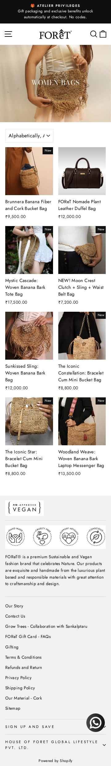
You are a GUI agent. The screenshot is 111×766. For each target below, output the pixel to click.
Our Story (14, 606)
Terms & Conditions (23, 657)
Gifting (12, 647)
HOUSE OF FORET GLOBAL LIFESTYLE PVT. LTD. (51, 744)
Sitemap (13, 708)
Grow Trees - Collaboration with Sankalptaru (46, 626)
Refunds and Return (23, 667)
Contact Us (15, 616)
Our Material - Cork (23, 698)
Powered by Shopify (55, 761)
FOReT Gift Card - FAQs (28, 636)
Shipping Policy (20, 688)
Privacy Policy (18, 677)
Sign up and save (30, 726)
